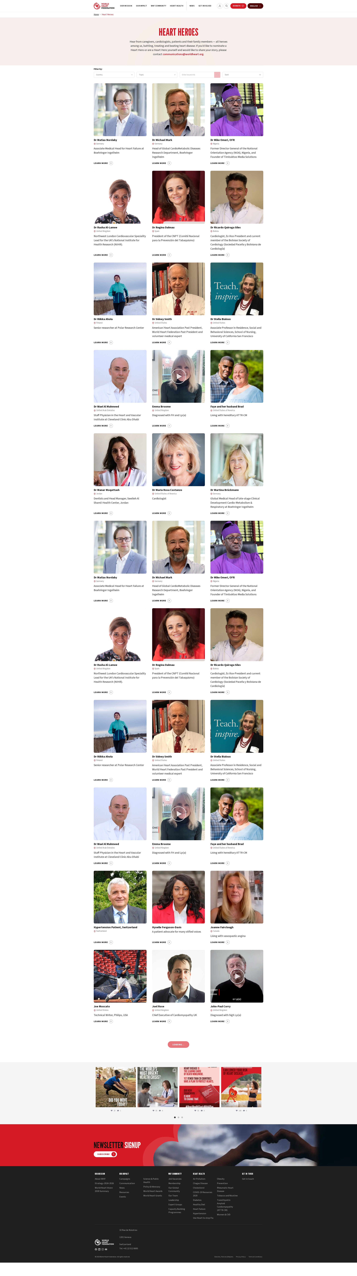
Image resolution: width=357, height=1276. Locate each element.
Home (96, 14)
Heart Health (176, 5)
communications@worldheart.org (183, 54)
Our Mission (126, 5)
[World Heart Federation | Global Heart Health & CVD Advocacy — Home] (104, 6)
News (192, 5)
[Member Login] (220, 6)
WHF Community (158, 5)
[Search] (226, 6)
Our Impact (141, 5)
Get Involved (204, 5)
